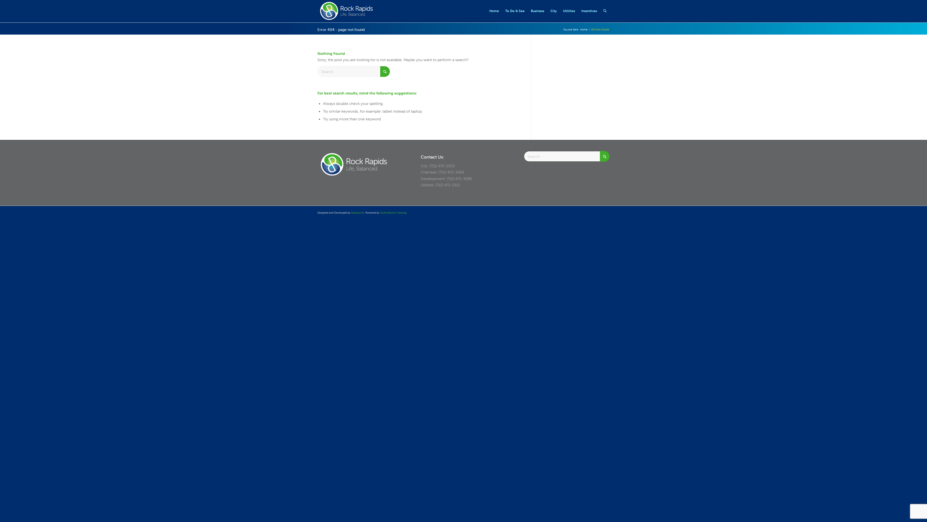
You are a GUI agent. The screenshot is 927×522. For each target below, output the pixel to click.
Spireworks (357, 212)
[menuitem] (494, 11)
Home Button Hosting (393, 212)
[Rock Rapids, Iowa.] (346, 11)
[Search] (605, 11)
